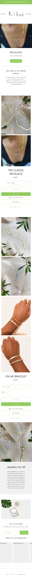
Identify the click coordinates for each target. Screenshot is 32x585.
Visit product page (16, 207)
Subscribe (24, 532)
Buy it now (16, 194)
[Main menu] (2, 14)
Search (7, 574)
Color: (4, 386)
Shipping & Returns (21, 574)
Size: (8, 183)
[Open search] (4, 14)
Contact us (13, 574)
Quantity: (3, 392)
